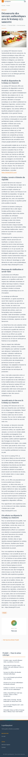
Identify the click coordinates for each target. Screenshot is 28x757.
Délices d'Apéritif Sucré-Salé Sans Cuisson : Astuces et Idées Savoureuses (13, 694)
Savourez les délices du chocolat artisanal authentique (12, 673)
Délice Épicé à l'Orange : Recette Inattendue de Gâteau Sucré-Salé (12, 700)
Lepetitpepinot (7, 725)
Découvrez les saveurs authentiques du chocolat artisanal (13, 683)
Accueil (3, 5)
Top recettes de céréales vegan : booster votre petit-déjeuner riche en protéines (14, 667)
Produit (8, 5)
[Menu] (24, 1)
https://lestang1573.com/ (9, 172)
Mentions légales (6, 744)
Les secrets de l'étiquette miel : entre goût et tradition (13, 705)
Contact (4, 747)
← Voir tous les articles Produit (10, 640)
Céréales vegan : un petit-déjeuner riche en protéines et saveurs (13, 661)
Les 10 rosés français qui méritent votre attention (13, 678)
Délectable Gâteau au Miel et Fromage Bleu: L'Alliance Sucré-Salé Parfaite (14, 710)
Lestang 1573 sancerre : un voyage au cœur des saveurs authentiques (13, 688)
